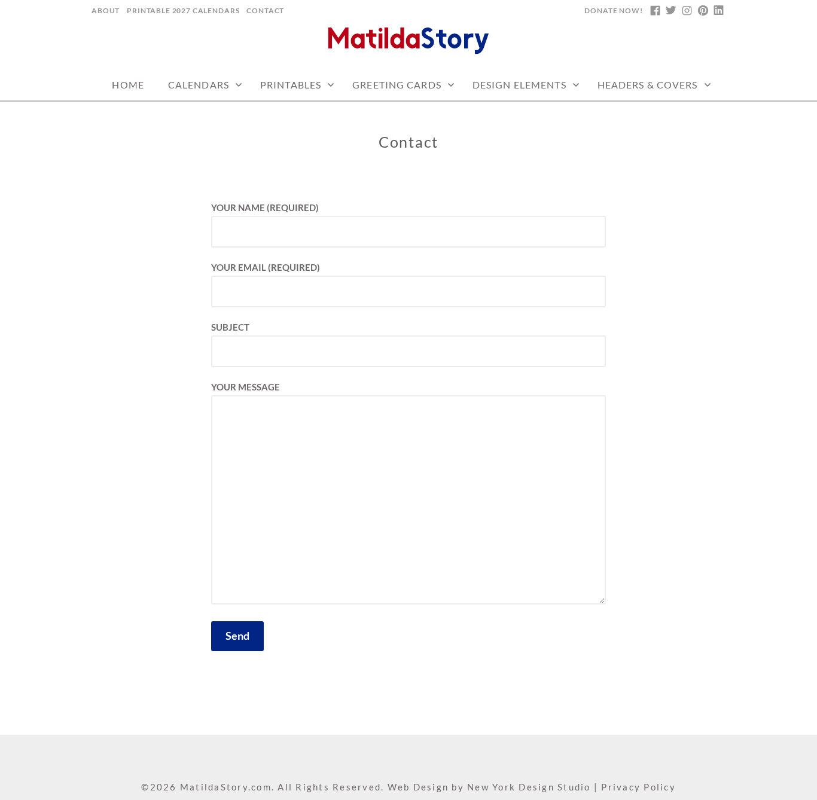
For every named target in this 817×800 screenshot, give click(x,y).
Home (128, 84)
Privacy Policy (638, 786)
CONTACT (265, 10)
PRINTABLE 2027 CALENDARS (183, 10)
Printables (290, 84)
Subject (230, 327)
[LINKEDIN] (718, 11)
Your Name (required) (265, 207)
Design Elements (519, 84)
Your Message (245, 386)
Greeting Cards (396, 84)
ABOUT (106, 10)
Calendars (198, 84)
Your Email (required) (265, 267)
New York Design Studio (529, 786)
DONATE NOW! (613, 10)
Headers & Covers (647, 84)
